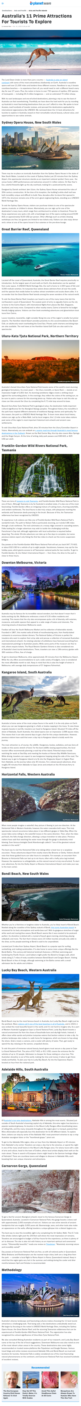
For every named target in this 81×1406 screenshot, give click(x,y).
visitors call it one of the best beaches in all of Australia (41, 1024)
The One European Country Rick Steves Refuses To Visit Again (11, 1394)
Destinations (7, 11)
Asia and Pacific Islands (38, 11)
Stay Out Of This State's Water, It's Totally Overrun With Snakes (29, 1394)
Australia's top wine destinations (17, 1120)
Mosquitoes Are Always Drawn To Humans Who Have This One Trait (68, 1394)
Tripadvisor (50, 1244)
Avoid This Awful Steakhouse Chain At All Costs (49, 1393)
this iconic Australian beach (62, 927)
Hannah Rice (7, 26)
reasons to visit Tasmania (27, 501)
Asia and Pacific (20, 11)
